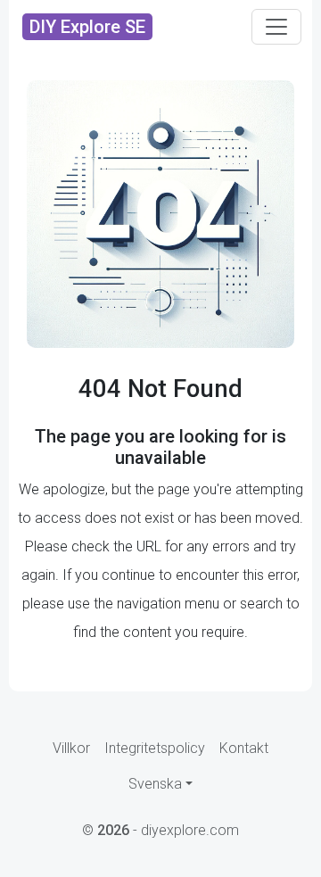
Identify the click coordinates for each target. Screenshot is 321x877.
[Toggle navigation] (276, 27)
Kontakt (243, 748)
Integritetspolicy (154, 748)
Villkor (71, 748)
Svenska (155, 783)
